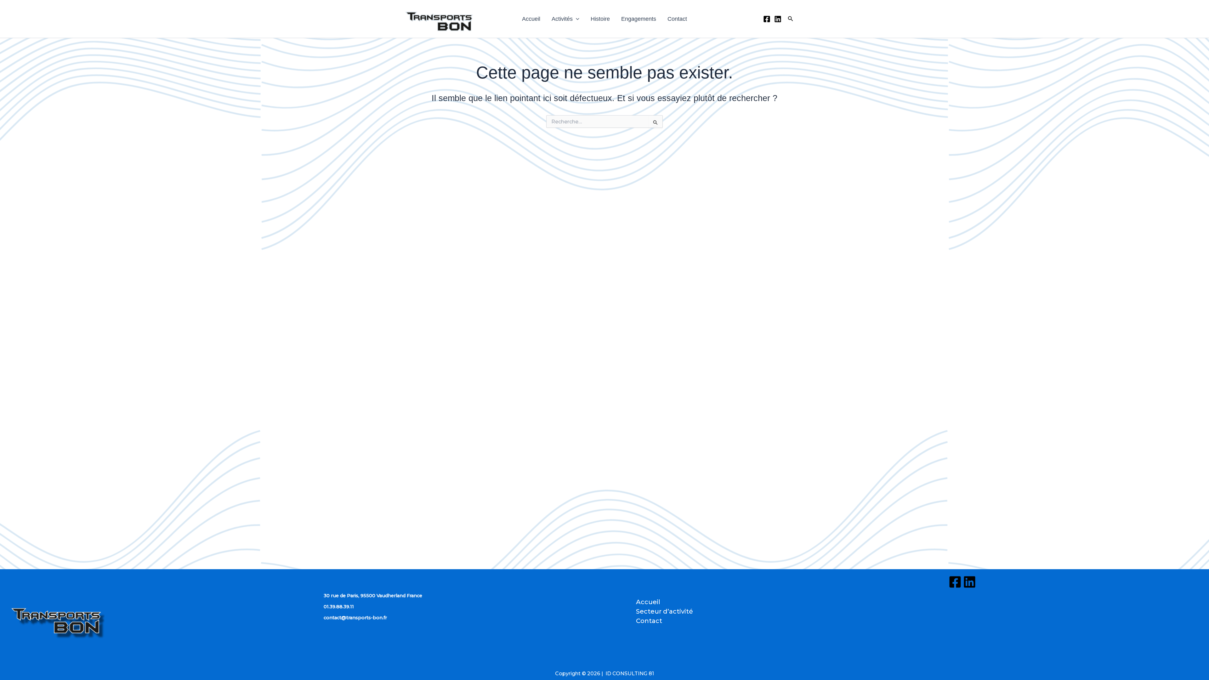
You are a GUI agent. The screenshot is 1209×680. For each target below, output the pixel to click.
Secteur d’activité (664, 611)
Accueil (531, 19)
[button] (576, 19)
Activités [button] (562, 19)
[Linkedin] (777, 19)
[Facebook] (766, 19)
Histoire (600, 19)
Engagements (638, 19)
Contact (677, 19)
